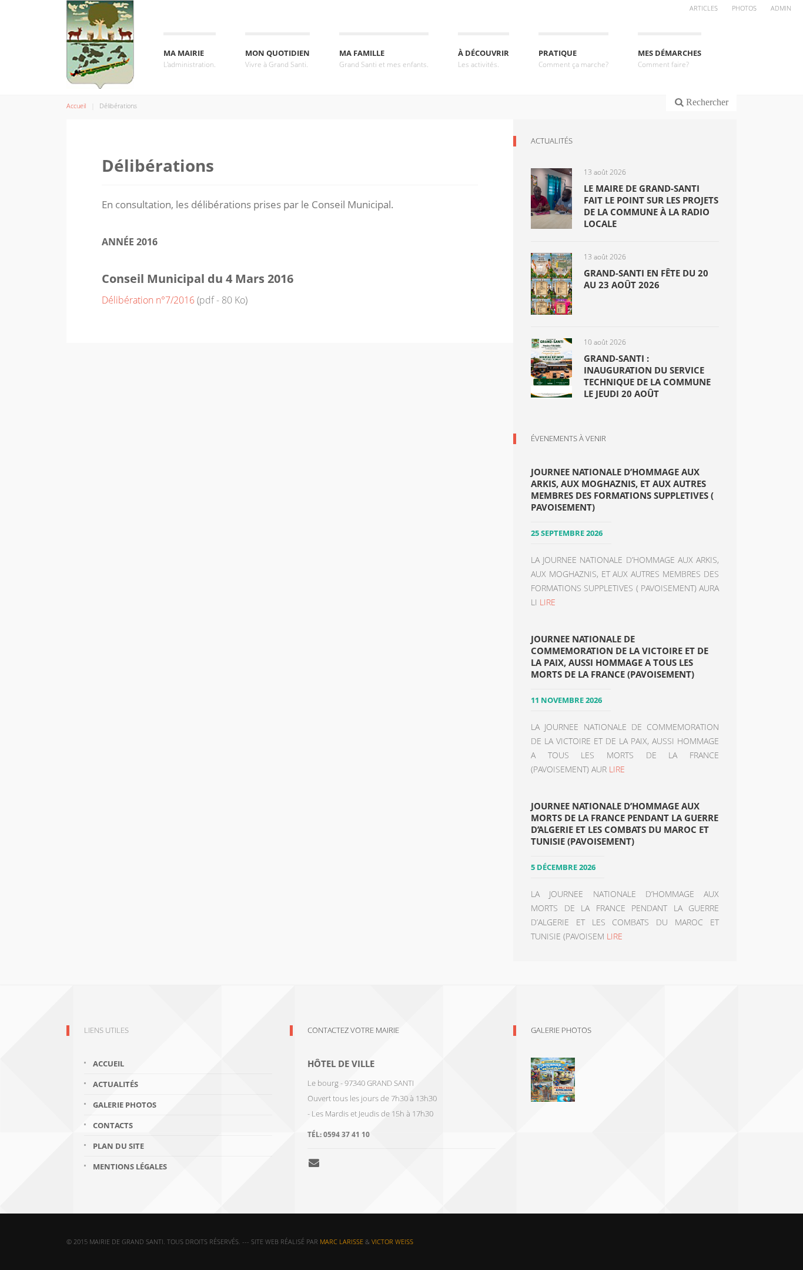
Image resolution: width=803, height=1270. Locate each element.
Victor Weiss (392, 1241)
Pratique (573, 58)
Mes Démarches (669, 58)
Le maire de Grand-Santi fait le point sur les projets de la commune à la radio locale (651, 205)
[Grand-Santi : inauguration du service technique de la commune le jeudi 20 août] (551, 367)
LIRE (548, 602)
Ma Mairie (189, 58)
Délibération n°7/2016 (148, 300)
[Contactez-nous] (318, 1162)
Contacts (113, 1125)
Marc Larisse (341, 1241)
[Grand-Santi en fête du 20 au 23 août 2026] (551, 282)
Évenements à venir (568, 438)
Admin (781, 8)
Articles (704, 8)
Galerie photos (124, 1104)
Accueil (76, 105)
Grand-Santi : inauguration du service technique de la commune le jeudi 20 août (647, 375)
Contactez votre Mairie (353, 1030)
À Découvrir (483, 58)
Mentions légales (130, 1166)
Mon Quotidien (277, 58)
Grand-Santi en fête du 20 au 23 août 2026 (646, 279)
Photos (744, 8)
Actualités (552, 140)
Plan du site (118, 1146)
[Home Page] (100, 44)
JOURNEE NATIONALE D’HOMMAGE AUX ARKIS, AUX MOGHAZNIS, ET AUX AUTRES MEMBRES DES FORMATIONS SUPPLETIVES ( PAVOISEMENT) (622, 489)
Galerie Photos (561, 1030)
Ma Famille (384, 58)
